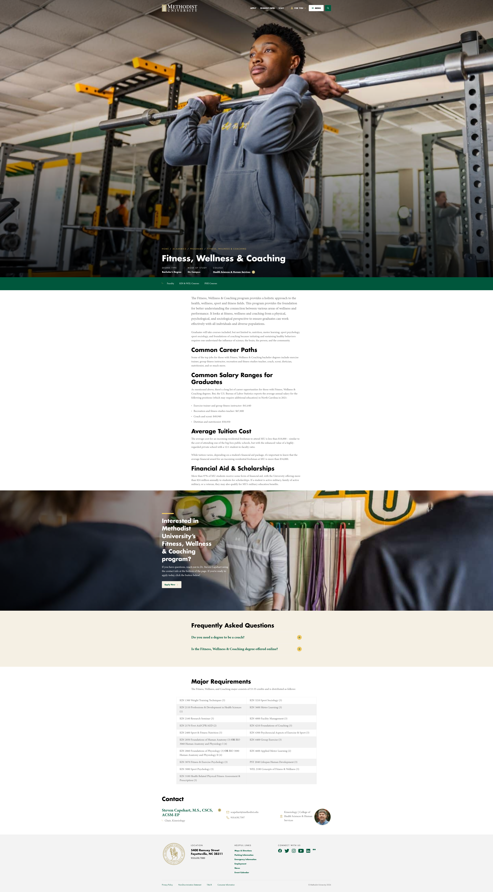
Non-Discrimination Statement (189, 885)
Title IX (209, 885)
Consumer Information (226, 885)
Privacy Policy (167, 885)
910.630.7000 (198, 858)
